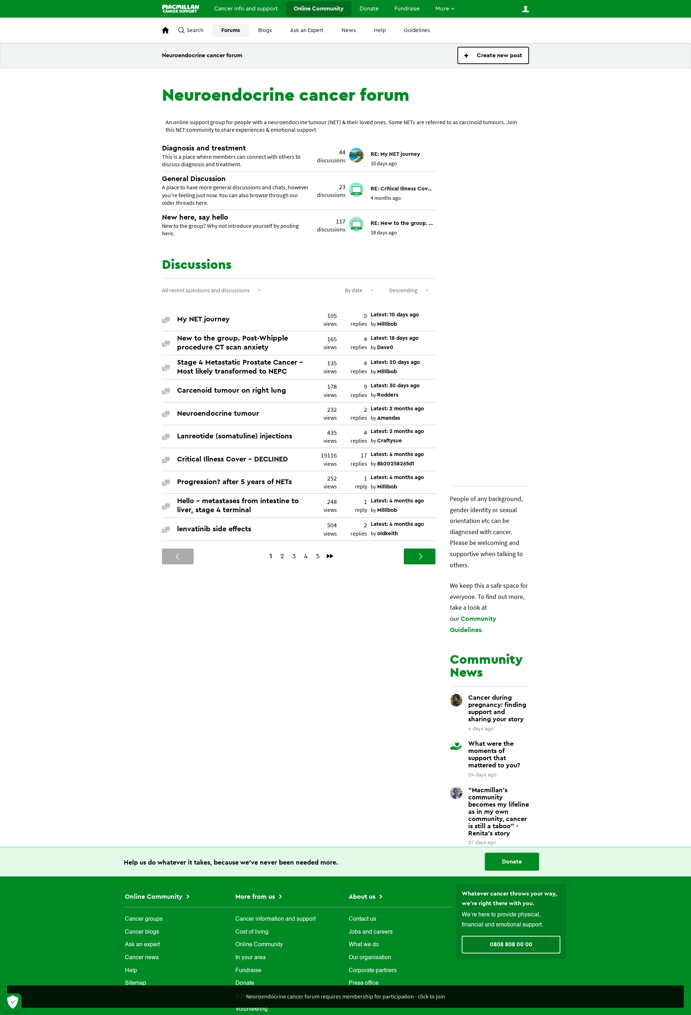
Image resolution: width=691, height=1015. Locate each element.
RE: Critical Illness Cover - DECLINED (402, 188)
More (442, 9)
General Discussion (194, 178)
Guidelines (417, 30)
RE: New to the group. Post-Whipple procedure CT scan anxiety (402, 223)
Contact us (362, 919)
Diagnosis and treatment (204, 148)
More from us (256, 896)
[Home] (180, 8)
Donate (369, 9)
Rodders (387, 395)
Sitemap (135, 983)
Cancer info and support (246, 9)
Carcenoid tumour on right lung (231, 390)
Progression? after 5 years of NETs (234, 482)
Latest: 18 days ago (395, 338)
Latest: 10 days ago (395, 314)
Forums (230, 30)
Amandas (388, 418)
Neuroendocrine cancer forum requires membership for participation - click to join (345, 996)
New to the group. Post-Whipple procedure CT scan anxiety (232, 343)
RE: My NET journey (395, 154)
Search (195, 30)
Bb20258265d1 (395, 463)
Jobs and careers (371, 932)
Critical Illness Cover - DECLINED (232, 459)
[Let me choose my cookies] (13, 1002)
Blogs (265, 30)
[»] (330, 556)
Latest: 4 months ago (397, 454)
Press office (364, 983)
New (493, 55)
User (525, 9)
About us (363, 896)
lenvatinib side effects (214, 529)
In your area (250, 958)
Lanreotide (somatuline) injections (234, 436)
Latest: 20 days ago (395, 362)
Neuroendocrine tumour (218, 413)
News (349, 30)
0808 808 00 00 (511, 944)
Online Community (319, 9)
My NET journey (203, 319)
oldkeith (387, 533)
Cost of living (251, 932)
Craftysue (389, 440)
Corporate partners (373, 971)
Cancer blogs (142, 932)
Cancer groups (144, 919)
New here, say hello (195, 217)
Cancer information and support (275, 919)
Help (380, 30)
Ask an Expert (307, 30)
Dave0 (385, 347)
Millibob (387, 324)
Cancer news (142, 958)
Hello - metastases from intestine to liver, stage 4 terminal (238, 505)
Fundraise (407, 9)
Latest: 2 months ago (397, 408)
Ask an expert (142, 945)
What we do (364, 945)
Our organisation (370, 958)
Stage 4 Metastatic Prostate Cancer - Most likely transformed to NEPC (240, 367)
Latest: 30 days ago (395, 385)
